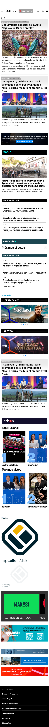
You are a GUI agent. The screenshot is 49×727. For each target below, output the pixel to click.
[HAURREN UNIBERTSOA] (21, 603)
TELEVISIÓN (6, 295)
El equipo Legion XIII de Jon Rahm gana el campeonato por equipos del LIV (21, 281)
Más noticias (11, 200)
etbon (10, 331)
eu (43, 11)
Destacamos (12, 300)
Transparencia (8, 713)
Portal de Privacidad (10, 694)
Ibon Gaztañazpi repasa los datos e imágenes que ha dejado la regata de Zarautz (24, 264)
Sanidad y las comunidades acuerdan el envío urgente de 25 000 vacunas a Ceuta (23, 209)
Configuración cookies (11, 708)
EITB (3, 17)
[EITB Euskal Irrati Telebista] (11, 10)
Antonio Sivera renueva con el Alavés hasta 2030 (24, 273)
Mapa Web (6, 723)
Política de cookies (10, 704)
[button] (45, 164)
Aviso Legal (7, 699)
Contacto (6, 718)
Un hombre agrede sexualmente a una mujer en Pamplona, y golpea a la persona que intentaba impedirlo (23, 229)
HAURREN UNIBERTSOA (17, 618)
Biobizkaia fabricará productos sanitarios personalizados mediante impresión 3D (21, 219)
